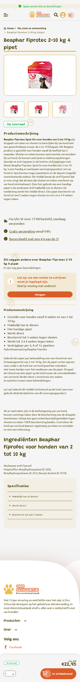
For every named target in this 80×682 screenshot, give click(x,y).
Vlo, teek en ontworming (31, 28)
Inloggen (40, 294)
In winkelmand (62, 674)
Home (10, 28)
